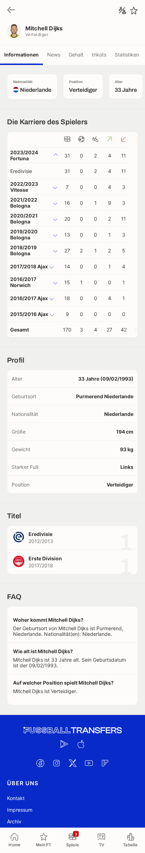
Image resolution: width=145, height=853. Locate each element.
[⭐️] (134, 10)
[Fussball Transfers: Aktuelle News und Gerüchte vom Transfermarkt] (72, 730)
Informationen (21, 55)
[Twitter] (72, 763)
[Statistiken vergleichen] (122, 10)
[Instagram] (56, 763)
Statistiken (127, 55)
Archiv (14, 821)
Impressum (19, 810)
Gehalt (76, 55)
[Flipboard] (105, 763)
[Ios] (80, 744)
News (53, 55)
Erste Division (45, 558)
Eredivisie (21, 171)
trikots (99, 55)
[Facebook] (40, 763)
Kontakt (16, 798)
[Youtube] (88, 763)
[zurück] (11, 10)
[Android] (64, 744)
